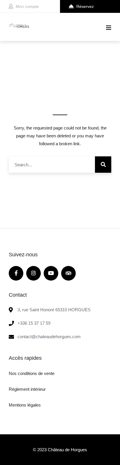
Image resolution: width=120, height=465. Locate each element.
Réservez (85, 6)
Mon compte (27, 6)
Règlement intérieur (27, 389)
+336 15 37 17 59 (33, 323)
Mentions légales (25, 404)
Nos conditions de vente (31, 373)
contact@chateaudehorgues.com (49, 336)
